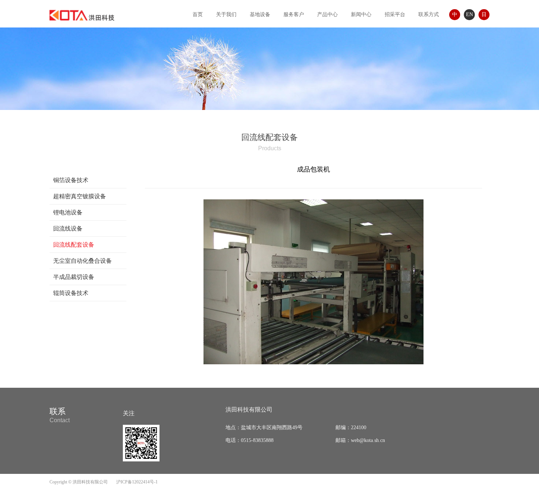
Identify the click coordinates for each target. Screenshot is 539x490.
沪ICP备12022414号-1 (137, 482)
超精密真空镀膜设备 (79, 196)
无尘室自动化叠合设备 (82, 261)
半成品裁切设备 (73, 277)
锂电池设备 (67, 212)
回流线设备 (67, 228)
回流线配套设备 (73, 245)
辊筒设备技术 (70, 293)
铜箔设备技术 (70, 180)
